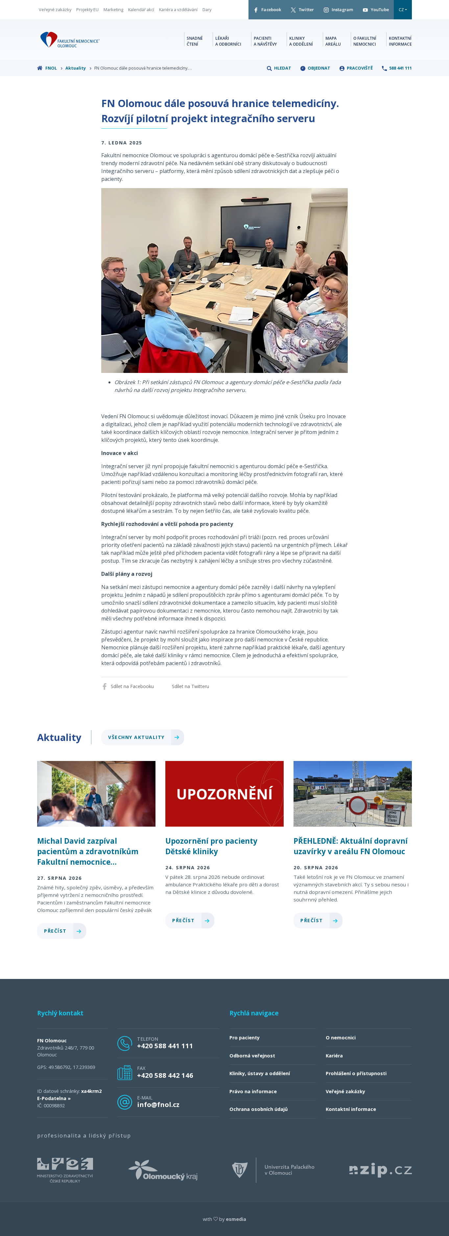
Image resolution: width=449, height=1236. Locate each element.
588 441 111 (400, 68)
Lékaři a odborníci (228, 41)
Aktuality (76, 68)
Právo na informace (253, 1091)
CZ (401, 9)
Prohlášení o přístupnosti (356, 1073)
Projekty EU (87, 9)
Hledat (282, 68)
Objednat (318, 68)
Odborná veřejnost (252, 1055)
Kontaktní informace (400, 41)
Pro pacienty (244, 1037)
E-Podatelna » (54, 1098)
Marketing (113, 9)
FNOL (51, 68)
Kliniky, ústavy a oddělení (259, 1073)
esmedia (236, 1219)
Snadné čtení (195, 41)
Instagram (342, 9)
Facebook (270, 9)
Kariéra (334, 1055)
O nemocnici (341, 1037)
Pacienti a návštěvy (265, 41)
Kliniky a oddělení (301, 41)
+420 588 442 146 (165, 1075)
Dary (206, 9)
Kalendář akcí (141, 9)
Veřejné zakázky (55, 9)
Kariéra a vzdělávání (178, 9)
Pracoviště (359, 68)
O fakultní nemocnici (364, 41)
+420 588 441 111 (165, 1046)
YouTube (379, 9)
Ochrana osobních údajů (258, 1109)
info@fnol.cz (158, 1104)
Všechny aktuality (137, 737)
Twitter (306, 9)
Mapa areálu (333, 41)
